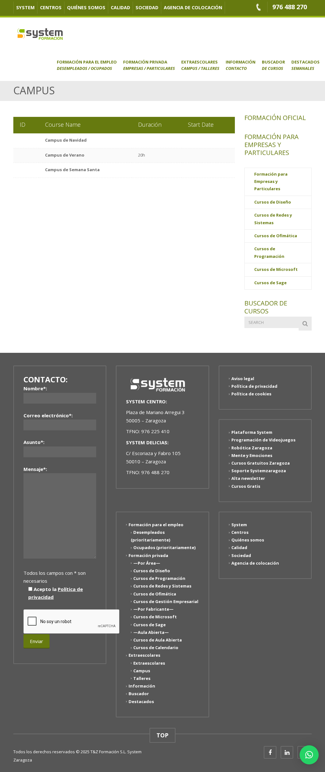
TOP (162, 735)
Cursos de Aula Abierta (157, 640)
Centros (51, 7)
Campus (141, 671)
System (25, 7)
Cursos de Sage (270, 282)
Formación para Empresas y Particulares (271, 181)
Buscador (273, 65)
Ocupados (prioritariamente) (164, 547)
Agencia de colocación (193, 7)
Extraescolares (200, 65)
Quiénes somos (86, 7)
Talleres (141, 678)
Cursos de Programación (269, 252)
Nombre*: (35, 388)
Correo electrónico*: (48, 415)
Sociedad (147, 7)
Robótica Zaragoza (251, 447)
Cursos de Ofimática (275, 235)
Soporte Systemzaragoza (258, 470)
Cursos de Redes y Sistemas (273, 218)
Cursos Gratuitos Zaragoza (260, 463)
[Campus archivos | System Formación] (40, 33)
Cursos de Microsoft (276, 269)
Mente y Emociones (251, 455)
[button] (309, 754)
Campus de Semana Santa (72, 169)
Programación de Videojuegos (263, 440)
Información (240, 65)
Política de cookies (251, 394)
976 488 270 (289, 7)
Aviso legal (242, 378)
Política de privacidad (254, 386)
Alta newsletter (248, 478)
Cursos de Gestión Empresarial (165, 601)
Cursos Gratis (245, 486)
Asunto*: (33, 442)
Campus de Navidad (66, 140)
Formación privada (149, 65)
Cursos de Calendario (155, 647)
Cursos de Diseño (272, 202)
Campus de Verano (64, 155)
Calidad (120, 7)
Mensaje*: (35, 469)
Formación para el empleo (87, 65)
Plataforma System (251, 432)
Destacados (305, 65)
